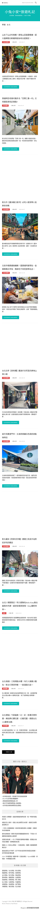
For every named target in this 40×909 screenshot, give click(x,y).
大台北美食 (6, 42)
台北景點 (11, 870)
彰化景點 (11, 875)
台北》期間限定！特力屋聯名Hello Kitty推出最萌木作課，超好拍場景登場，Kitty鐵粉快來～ (20, 606)
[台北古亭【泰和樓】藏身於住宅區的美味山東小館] (20, 395)
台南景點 (18, 877)
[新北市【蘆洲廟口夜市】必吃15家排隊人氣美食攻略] (20, 226)
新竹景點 (11, 873)
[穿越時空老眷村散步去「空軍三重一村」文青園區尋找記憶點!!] (20, 122)
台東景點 (11, 882)
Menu (6, 3)
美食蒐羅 (5, 688)
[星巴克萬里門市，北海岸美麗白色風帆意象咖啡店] (20, 458)
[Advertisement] (20, 178)
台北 (4, 613)
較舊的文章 (9, 752)
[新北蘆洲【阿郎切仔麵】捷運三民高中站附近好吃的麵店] (20, 563)
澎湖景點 (11, 884)
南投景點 (18, 875)
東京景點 (11, 886)
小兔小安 (14, 42)
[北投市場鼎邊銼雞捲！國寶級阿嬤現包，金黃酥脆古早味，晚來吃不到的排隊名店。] (20, 290)
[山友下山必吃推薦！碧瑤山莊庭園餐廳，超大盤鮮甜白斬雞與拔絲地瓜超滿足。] (20, 59)
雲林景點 (4, 877)
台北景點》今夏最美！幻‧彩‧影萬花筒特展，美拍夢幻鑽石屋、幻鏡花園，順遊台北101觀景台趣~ (19, 718)
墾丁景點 (18, 879)
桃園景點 (4, 873)
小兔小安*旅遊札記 (20, 12)
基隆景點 (4, 870)
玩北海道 (18, 886)
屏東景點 (11, 879)
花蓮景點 (18, 882)
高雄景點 (4, 879)
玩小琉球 (4, 882)
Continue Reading (11, 86)
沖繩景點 (4, 886)
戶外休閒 (5, 105)
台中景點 (4, 875)
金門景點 (18, 884)
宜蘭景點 (4, 884)
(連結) (19, 803)
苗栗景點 (18, 873)
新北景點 (18, 870)
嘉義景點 (11, 877)
